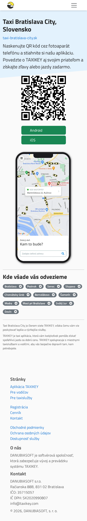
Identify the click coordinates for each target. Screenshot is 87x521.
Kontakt (16, 418)
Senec (51, 286)
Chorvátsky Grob (15, 294)
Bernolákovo (42, 294)
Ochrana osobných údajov (30, 433)
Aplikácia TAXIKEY (24, 386)
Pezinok (32, 286)
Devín (8, 311)
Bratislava (11, 286)
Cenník (15, 412)
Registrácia (19, 407)
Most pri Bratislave (34, 303)
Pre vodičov (19, 392)
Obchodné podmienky (27, 427)
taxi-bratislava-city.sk (20, 38)
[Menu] (74, 5)
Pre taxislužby (21, 397)
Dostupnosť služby (24, 438)
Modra (9, 303)
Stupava (70, 286)
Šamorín (65, 294)
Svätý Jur (62, 303)
